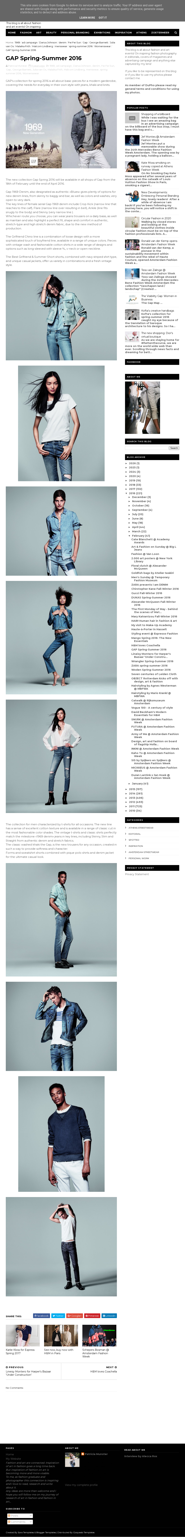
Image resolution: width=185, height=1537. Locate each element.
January (137, 783)
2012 (132, 802)
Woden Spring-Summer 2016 (151, 669)
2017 (132, 489)
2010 (132, 810)
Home (12, 32)
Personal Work (139, 858)
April (135, 527)
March (136, 531)
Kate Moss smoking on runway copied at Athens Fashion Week (157, 166)
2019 (132, 480)
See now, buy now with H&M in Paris (58, 1351)
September (140, 510)
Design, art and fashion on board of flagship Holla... (154, 743)
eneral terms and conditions (146, 88)
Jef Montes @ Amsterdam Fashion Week (158, 138)
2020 (133, 476)
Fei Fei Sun (74, 42)
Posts (14, 1515)
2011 (132, 806)
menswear (61, 46)
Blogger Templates (46, 1532)
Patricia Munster (96, 1454)
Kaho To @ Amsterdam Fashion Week (153, 754)
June (135, 518)
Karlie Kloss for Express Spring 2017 (20, 1351)
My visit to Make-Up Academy (151, 625)
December (139, 497)
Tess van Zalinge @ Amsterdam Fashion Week (158, 271)
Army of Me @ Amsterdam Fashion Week (155, 735)
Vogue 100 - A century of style (152, 707)
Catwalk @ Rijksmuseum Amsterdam (148, 702)
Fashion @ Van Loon (145, 554)
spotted (134, 839)
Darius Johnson (48, 42)
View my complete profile (81, 1485)
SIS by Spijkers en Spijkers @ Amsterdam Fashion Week (151, 762)
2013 (132, 797)
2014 (132, 793)
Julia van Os (39, 69)
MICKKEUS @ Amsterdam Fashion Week (154, 769)
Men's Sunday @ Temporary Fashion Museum (150, 579)
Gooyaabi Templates (83, 1532)
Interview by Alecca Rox (140, 1456)
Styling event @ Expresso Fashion (154, 633)
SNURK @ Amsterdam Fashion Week (152, 721)
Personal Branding (75, 32)
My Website (13, 1458)
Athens (141, 32)
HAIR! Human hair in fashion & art (154, 620)
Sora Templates (26, 1532)
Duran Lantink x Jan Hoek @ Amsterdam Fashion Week (150, 776)
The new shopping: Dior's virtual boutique (157, 334)
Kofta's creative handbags (157, 310)
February (138, 535)
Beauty (51, 32)
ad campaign (29, 42)
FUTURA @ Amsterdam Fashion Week (153, 728)
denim (62, 42)
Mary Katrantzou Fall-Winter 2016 (154, 616)
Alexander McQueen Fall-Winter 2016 (153, 603)
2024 (133, 471)
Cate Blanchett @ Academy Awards (150, 541)
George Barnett (98, 42)
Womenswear (102, 46)
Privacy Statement (137, 874)
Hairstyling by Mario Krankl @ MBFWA (151, 694)
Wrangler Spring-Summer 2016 (152, 661)
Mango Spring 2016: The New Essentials (151, 639)
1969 (17, 42)
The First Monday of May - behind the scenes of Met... (154, 610)
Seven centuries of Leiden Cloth (154, 674)
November (139, 501)
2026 (133, 463)
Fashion (26, 32)
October (138, 505)
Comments (17, 1521)
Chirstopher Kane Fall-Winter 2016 (155, 588)
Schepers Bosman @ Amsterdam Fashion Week (95, 1353)
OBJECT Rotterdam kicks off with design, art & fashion (154, 680)
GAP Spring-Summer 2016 (149, 649)
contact (130, 78)
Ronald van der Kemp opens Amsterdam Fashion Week (159, 242)
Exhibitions (102, 32)
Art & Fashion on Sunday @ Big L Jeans (153, 548)
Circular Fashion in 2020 (156, 218)
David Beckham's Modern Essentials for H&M (148, 713)
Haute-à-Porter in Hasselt (149, 629)
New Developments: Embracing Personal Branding (160, 194)
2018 (132, 484)
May (135, 522)
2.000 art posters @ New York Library (151, 560)
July (135, 514)
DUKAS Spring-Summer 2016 (151, 597)
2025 (132, 467)
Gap (85, 42)
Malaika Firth (23, 46)
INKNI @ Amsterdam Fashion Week (155, 748)
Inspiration (123, 32)
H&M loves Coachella (145, 645)
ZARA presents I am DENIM (149, 584)
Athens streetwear (141, 827)
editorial (135, 834)
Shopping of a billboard (155, 114)
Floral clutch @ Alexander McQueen (149, 567)
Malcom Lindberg (42, 46)
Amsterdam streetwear (144, 852)
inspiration (136, 846)
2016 (132, 493)
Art (39, 32)
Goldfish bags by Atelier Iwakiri (152, 573)
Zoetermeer (160, 32)
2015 (132, 789)
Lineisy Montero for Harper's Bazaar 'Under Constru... (151, 655)
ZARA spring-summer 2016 (149, 665)
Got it (103, 17)
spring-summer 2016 (80, 46)
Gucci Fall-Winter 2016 (146, 593)
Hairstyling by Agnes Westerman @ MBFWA (153, 687)
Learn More (87, 17)
